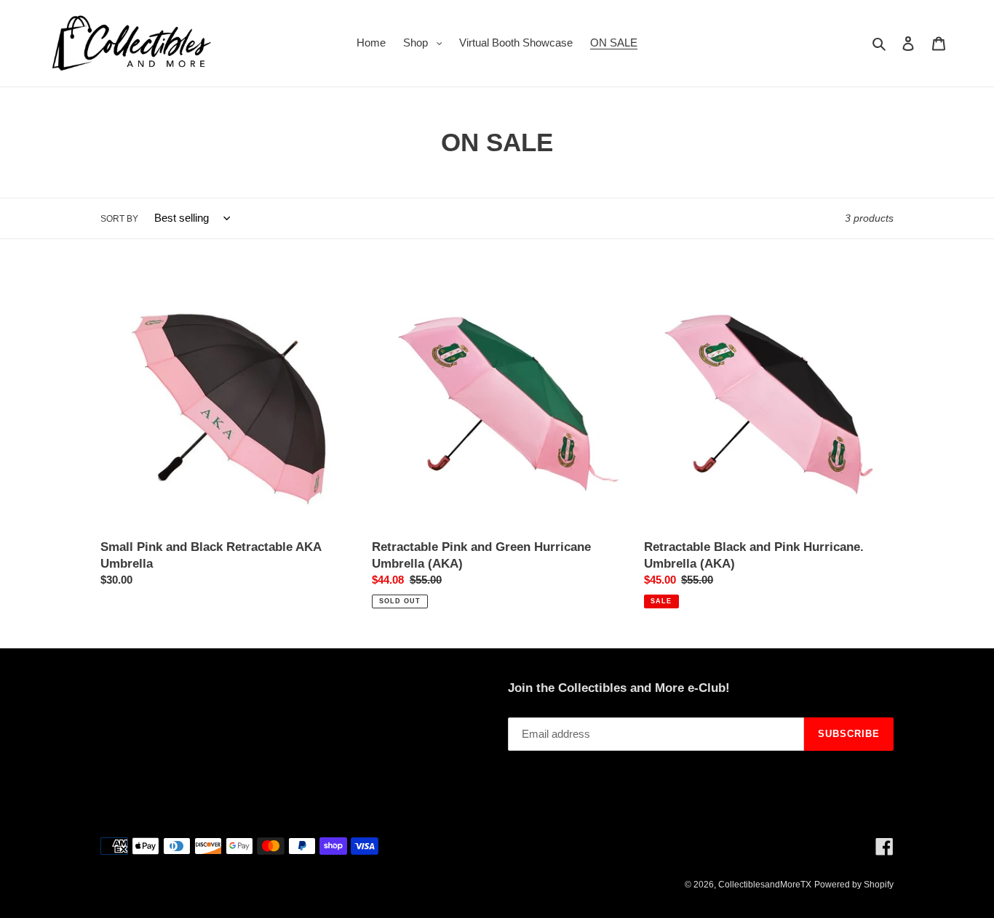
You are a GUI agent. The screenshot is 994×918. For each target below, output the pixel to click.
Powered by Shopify (854, 884)
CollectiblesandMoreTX (764, 884)
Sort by (119, 219)
